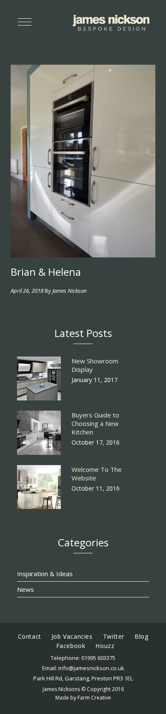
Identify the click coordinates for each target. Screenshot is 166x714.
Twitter (113, 636)
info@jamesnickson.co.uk (91, 668)
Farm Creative (94, 697)
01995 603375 (98, 658)
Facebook (71, 645)
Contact (29, 636)
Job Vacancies (72, 636)
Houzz (104, 645)
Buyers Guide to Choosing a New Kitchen (95, 423)
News (25, 589)
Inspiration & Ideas (45, 573)
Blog (141, 636)
